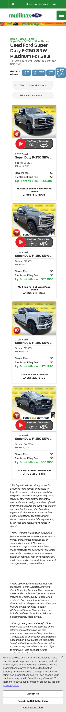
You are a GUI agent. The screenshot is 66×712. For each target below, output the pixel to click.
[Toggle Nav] (61, 15)
